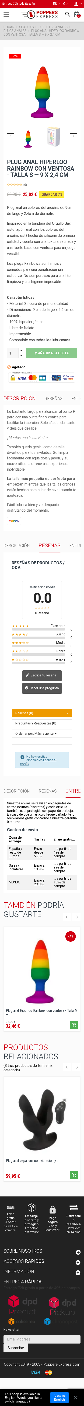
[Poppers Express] (41, 14)
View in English (59, 1397)
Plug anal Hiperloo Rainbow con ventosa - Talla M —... (41, 1013)
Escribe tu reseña (43, 675)
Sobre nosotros (23, 1251)
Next (73, 136)
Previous (10, 136)
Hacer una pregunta (44, 688)
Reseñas (54, 398)
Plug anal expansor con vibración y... (32, 1161)
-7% (71, 936)
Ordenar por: (24, 733)
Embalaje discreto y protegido (31, 1220)
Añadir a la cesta (53, 353)
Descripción (20, 398)
